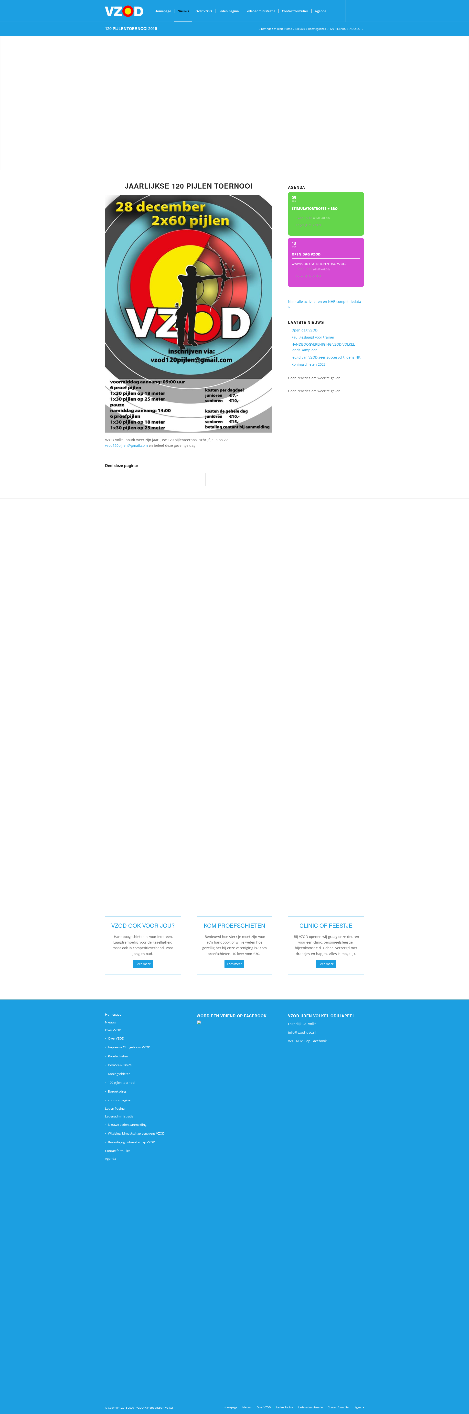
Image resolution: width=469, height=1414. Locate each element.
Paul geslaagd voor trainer (312, 337)
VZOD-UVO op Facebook (307, 1041)
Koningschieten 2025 (308, 364)
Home (288, 29)
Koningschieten (119, 1074)
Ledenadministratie (119, 1116)
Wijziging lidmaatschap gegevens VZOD (136, 1133)
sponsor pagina (119, 1100)
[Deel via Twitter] (155, 479)
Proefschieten (118, 1056)
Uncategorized (317, 29)
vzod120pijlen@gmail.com (127, 445)
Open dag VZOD (304, 330)
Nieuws (300, 29)
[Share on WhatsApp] (188, 479)
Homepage (113, 1014)
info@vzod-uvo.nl (302, 1032)
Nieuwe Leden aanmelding (127, 1124)
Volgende (356, 662)
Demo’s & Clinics (119, 1065)
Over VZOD (113, 1030)
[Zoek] (334, 11)
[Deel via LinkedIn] (222, 479)
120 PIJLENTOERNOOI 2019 (131, 28)
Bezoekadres (117, 1091)
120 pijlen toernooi (121, 1082)
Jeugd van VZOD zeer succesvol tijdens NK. (326, 357)
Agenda (110, 1158)
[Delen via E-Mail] (255, 479)
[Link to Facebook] (353, 10)
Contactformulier (117, 1150)
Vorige (112, 662)
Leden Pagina (115, 1108)
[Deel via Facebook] (122, 479)
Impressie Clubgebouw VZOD (129, 1047)
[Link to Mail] (360, 10)
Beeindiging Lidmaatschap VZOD (131, 1142)
